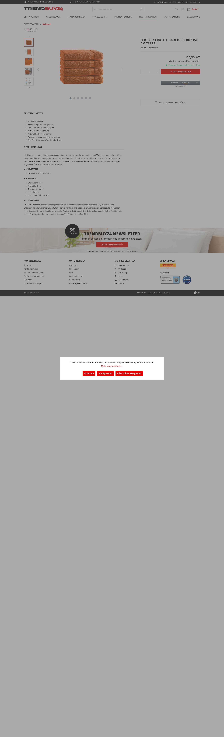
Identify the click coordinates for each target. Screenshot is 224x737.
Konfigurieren (105, 373)
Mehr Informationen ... (112, 366)
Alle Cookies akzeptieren (129, 373)
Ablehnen (89, 373)
